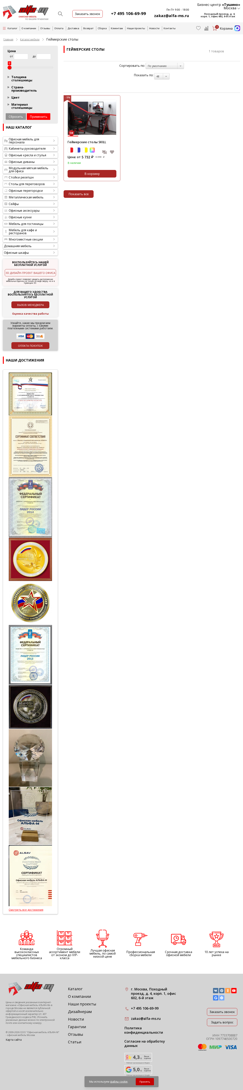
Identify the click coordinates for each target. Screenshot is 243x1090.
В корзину (92, 174)
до (34, 56)
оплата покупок (30, 345)
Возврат (88, 28)
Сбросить (16, 117)
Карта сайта (14, 1039)
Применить (38, 117)
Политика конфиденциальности (143, 1030)
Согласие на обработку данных (144, 1043)
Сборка (102, 28)
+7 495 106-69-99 (128, 13)
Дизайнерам (80, 1011)
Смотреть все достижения (26, 909)
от (11, 56)
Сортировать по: (132, 66)
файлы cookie (119, 1081)
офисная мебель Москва (21, 1035)
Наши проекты (136, 28)
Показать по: (143, 75)
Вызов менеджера (30, 305)
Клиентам (117, 28)
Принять (145, 1081)
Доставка (73, 28)
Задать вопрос (222, 1022)
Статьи (74, 1041)
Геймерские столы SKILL (87, 142)
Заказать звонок (222, 1012)
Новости (154, 28)
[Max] (236, 30)
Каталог (75, 988)
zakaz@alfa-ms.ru (171, 15)
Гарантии (77, 1026)
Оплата (58, 28)
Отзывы (45, 28)
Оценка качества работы (30, 313)
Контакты (170, 28)
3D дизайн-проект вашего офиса (30, 273)
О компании (28, 28)
